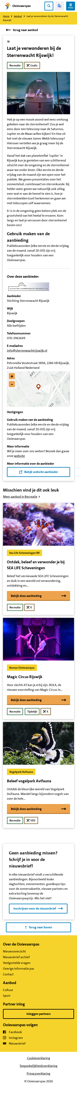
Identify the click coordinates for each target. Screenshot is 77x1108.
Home (6, 16)
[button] (38, 389)
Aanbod (18, 16)
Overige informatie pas (18, 968)
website (19, 456)
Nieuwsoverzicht (14, 951)
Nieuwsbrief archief (16, 957)
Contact (8, 974)
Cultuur (8, 990)
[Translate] (59, 6)
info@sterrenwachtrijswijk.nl (27, 350)
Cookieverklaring (38, 1058)
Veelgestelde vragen (16, 963)
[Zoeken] (48, 6)
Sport (6, 996)
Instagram (16, 1038)
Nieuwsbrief (17, 1043)
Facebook (15, 1032)
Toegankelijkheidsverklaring (38, 1066)
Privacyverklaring (38, 1073)
